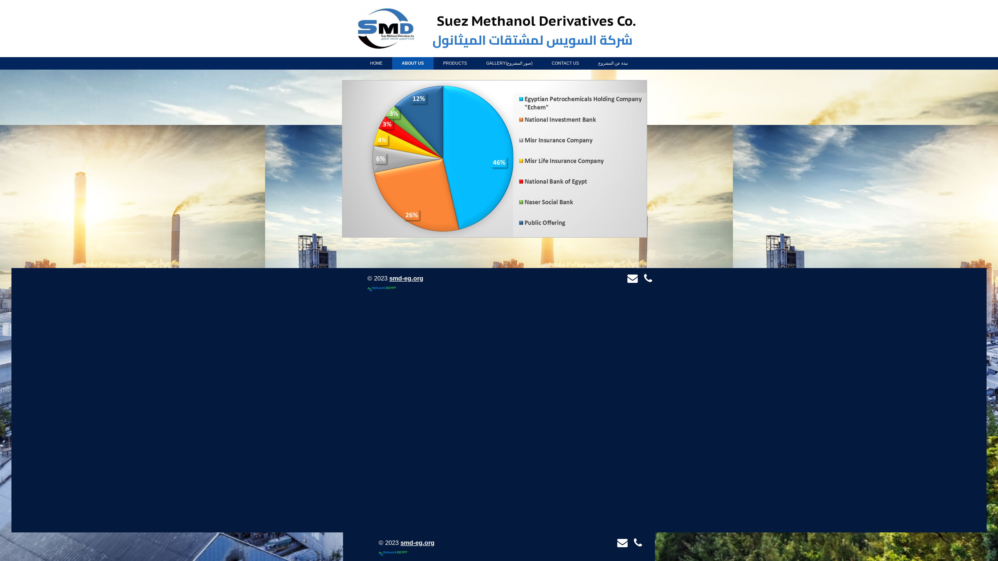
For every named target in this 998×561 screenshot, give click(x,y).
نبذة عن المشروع (613, 63)
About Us (413, 63)
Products (455, 63)
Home (376, 63)
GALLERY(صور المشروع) (509, 63)
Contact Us (565, 63)
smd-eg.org (406, 278)
